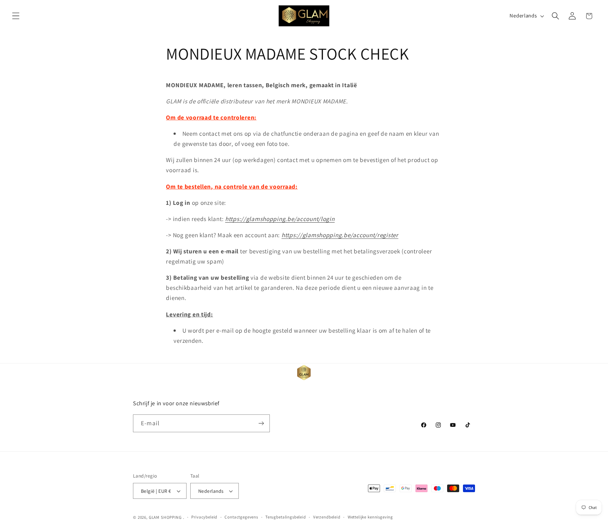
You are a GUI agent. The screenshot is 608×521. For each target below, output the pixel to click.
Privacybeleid (204, 517)
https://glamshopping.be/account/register (340, 235)
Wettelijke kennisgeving (370, 517)
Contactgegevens (241, 517)
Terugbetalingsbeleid (285, 517)
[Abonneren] (261, 423)
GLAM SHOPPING (165, 517)
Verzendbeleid (326, 517)
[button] (16, 16)
